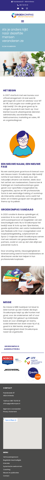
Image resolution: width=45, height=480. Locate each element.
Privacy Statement (10, 412)
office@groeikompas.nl (11, 403)
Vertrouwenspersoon (10, 457)
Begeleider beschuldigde (12, 460)
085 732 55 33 (15, 401)
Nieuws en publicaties (11, 473)
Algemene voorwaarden (12, 409)
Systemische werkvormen (12, 466)
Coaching (6, 469)
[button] (22, 21)
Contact (6, 476)
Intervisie (6, 463)
